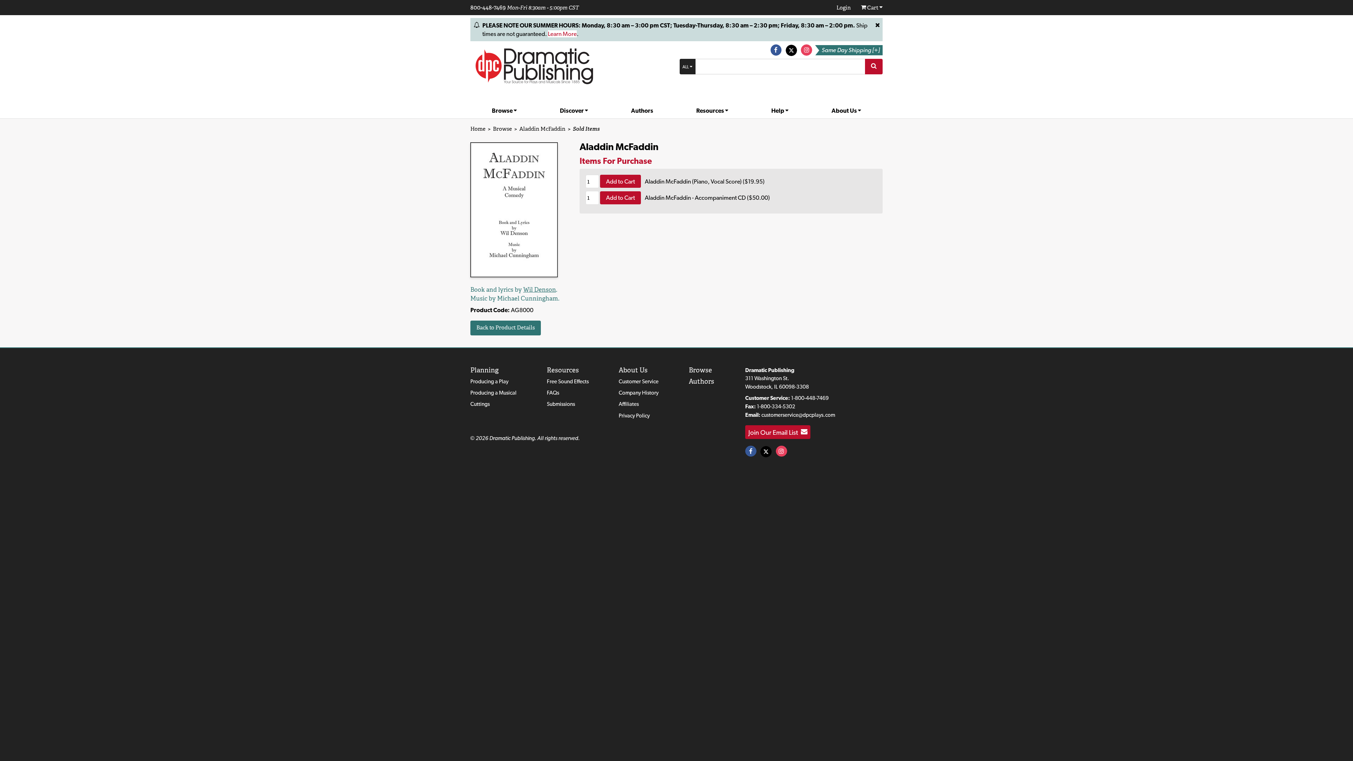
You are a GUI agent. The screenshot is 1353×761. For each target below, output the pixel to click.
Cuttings (480, 404)
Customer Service (639, 381)
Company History (639, 392)
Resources (710, 110)
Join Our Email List (774, 432)
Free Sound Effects (568, 381)
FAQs (553, 392)
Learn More (562, 33)
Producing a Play (489, 381)
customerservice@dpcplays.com (798, 415)
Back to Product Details (505, 327)
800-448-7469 (488, 7)
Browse (503, 110)
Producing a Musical (493, 392)
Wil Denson (539, 289)
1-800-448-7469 (810, 398)
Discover (572, 110)
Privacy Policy (634, 415)
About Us (845, 110)
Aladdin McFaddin (542, 128)
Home (478, 128)
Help (778, 110)
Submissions (561, 404)
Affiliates (629, 404)
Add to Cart (620, 181)
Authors (642, 110)
